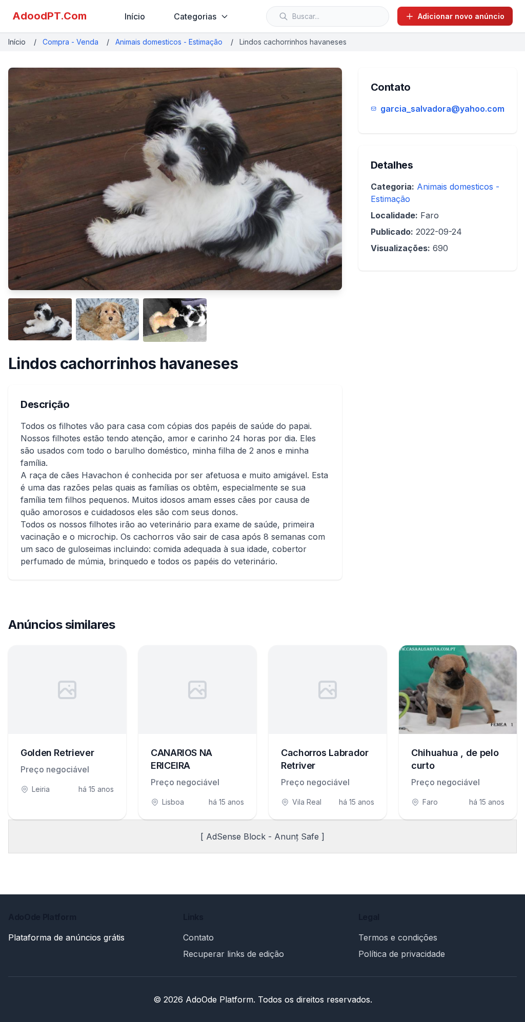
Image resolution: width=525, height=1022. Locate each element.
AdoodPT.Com (49, 16)
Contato (198, 937)
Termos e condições (397, 937)
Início (135, 16)
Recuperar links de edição (233, 954)
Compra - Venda (70, 41)
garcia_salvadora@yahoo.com (442, 109)
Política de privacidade (401, 954)
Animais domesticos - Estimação (169, 41)
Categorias (195, 16)
